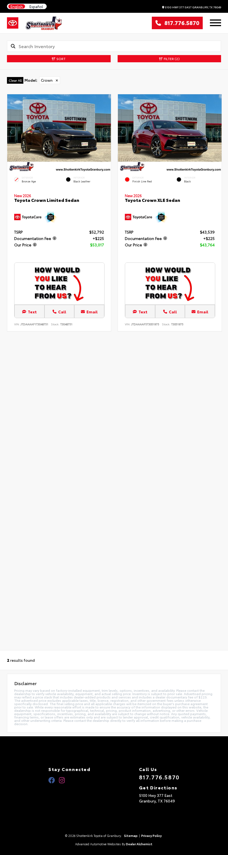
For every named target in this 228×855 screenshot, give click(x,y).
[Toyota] (12, 23)
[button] (106, 132)
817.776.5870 (180, 23)
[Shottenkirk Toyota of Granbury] (44, 23)
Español (36, 6)
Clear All (15, 80)
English (17, 6)
